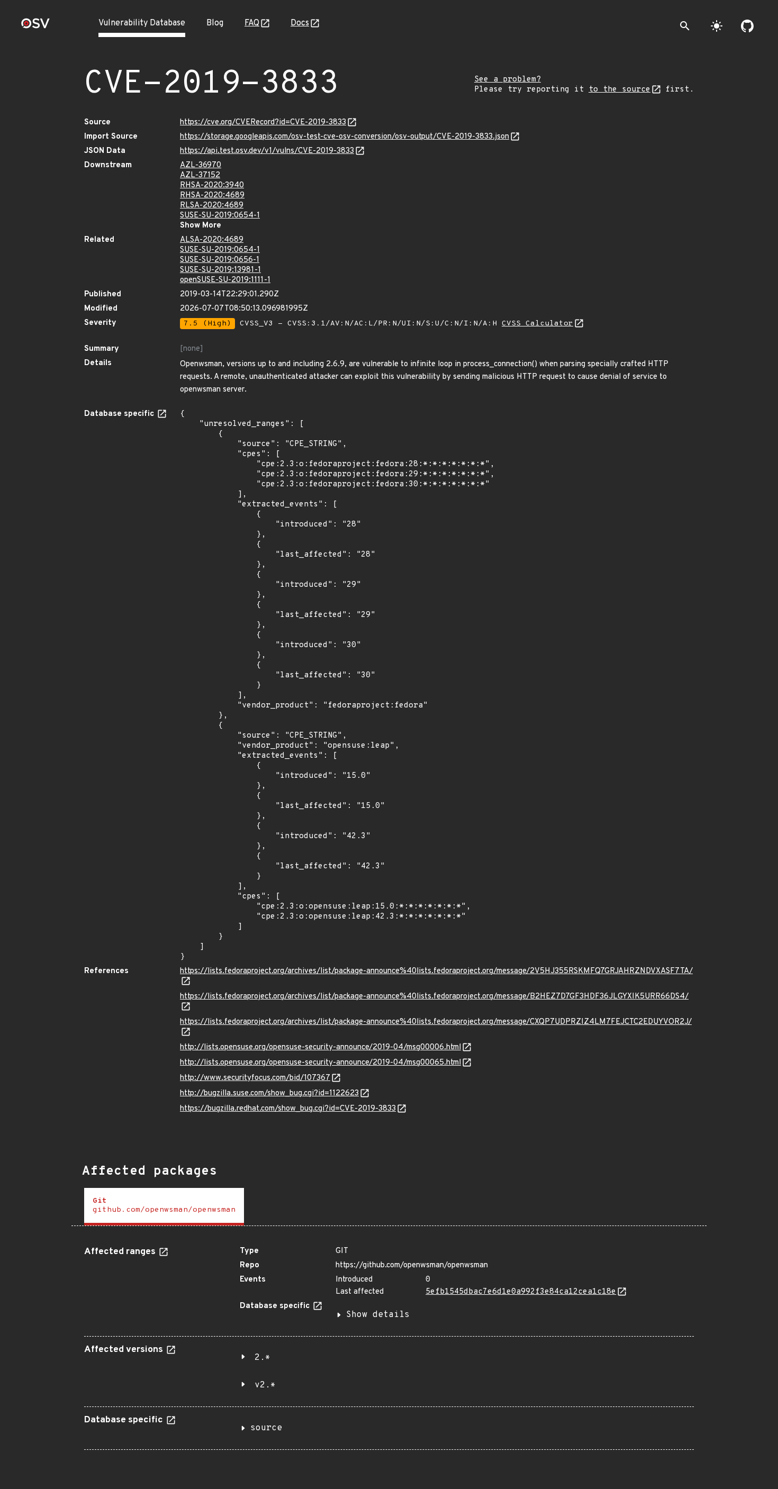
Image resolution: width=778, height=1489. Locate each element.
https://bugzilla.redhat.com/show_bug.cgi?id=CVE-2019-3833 (288, 1109)
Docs (300, 23)
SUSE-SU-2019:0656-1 (219, 260)
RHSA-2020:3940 (212, 185)
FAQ (252, 23)
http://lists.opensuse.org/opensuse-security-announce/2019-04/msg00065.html (320, 1063)
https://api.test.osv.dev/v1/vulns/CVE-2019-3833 (267, 151)
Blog (214, 23)
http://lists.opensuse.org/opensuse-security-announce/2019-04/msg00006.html (320, 1047)
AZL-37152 (200, 175)
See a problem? (507, 80)
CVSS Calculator (537, 323)
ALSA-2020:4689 (211, 240)
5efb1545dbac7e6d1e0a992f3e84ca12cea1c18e (521, 1292)
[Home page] (35, 26)
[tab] (164, 1206)
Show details (378, 1315)
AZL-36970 (200, 165)
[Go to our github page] (747, 26)
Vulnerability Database (141, 23)
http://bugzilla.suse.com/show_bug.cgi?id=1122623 (269, 1093)
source (266, 1428)
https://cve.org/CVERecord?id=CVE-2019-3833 (263, 122)
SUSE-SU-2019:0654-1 (220, 216)
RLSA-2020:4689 (211, 206)
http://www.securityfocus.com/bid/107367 (255, 1078)
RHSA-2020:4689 (212, 195)
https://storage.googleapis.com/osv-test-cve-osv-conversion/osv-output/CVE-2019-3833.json (344, 137)
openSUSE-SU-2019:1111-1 (225, 280)
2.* (262, 1357)
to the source (619, 90)
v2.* (265, 1385)
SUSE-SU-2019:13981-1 (220, 270)
